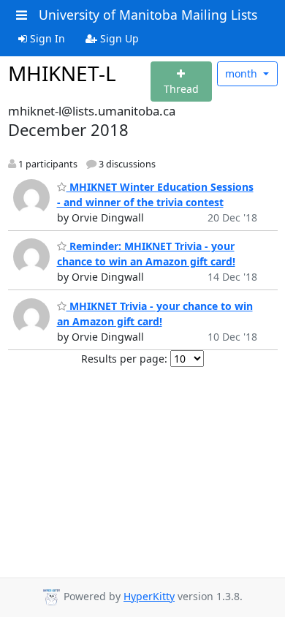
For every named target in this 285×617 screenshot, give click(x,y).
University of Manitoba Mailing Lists (148, 14)
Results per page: (124, 359)
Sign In (46, 38)
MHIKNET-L (62, 73)
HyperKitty (149, 596)
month (242, 73)
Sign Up (118, 38)
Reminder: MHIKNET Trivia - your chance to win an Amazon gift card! (146, 253)
